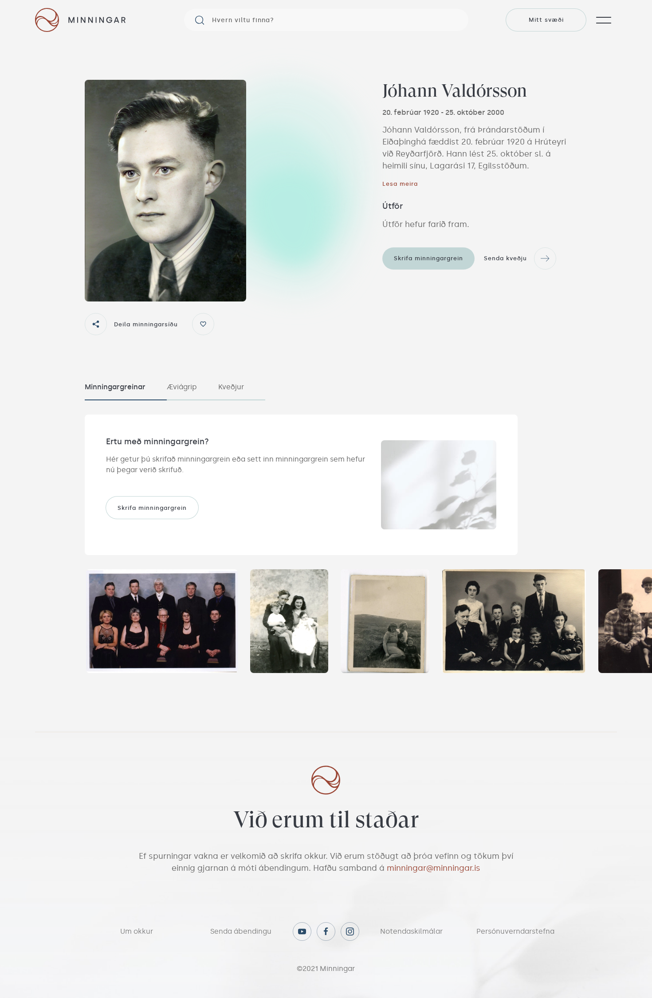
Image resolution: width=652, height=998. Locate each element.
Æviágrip (182, 387)
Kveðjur (231, 387)
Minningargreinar (115, 387)
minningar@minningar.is (433, 868)
